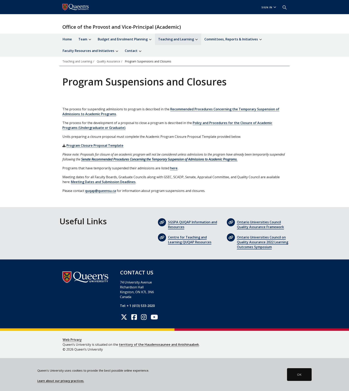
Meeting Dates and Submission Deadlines (103, 182)
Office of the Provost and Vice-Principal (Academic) (121, 26)
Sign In (267, 7)
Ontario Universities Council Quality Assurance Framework (260, 224)
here (174, 168)
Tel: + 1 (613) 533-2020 (137, 306)
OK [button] (299, 374)
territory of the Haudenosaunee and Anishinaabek (159, 344)
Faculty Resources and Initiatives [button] (89, 50)
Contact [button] (131, 50)
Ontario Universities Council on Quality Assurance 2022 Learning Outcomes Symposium (262, 242)
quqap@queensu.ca (100, 191)
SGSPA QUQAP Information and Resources (192, 224)
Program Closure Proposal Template (94, 145)
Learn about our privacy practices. (60, 381)
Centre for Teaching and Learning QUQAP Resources (189, 239)
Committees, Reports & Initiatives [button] (231, 39)
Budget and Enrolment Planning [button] (123, 39)
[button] (283, 7)
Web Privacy (72, 339)
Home (67, 39)
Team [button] (83, 39)
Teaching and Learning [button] (176, 39)
